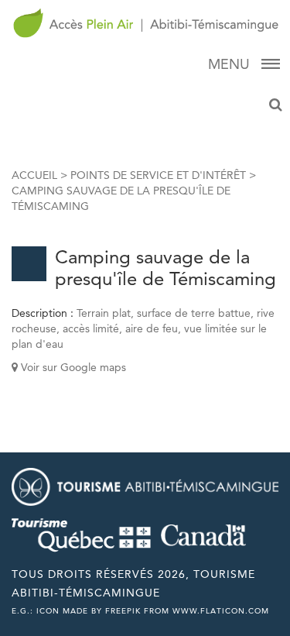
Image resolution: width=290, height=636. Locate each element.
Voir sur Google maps (72, 367)
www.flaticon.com (220, 611)
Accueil (34, 175)
